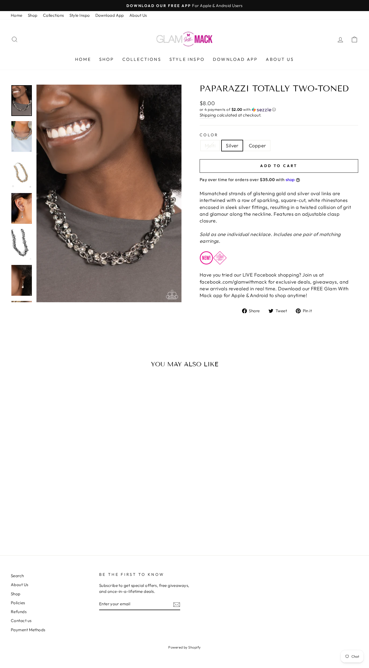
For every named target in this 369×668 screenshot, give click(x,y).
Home (16, 15)
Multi (210, 145)
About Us (138, 15)
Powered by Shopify (184, 647)
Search (17, 575)
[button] (279, 109)
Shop (33, 15)
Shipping (208, 115)
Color (209, 134)
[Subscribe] (176, 604)
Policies (18, 602)
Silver (232, 145)
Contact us (21, 620)
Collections (53, 15)
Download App (109, 15)
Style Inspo (79, 15)
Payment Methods (28, 629)
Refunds (18, 611)
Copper (257, 145)
